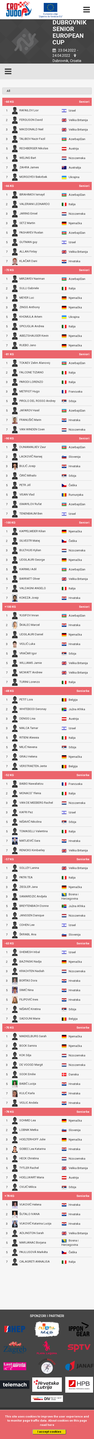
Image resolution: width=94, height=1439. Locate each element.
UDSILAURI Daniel (31, 634)
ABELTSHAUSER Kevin (34, 335)
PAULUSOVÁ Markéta (33, 1252)
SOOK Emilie (27, 1074)
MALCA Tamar (28, 728)
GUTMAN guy (28, 242)
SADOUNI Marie (29, 1018)
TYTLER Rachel (29, 1168)
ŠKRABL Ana (27, 934)
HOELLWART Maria (31, 1177)
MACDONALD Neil (31, 129)
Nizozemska (77, 158)
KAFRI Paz (26, 812)
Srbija (72, 401)
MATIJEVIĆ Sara (29, 840)
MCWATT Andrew (30, 672)
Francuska (75, 391)
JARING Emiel (28, 213)
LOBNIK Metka (28, 1130)
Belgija (73, 699)
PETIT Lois (26, 699)
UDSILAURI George (32, 559)
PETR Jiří (25, 485)
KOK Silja (25, 1055)
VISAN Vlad (26, 494)
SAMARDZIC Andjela (33, 896)
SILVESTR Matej (29, 540)
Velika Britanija (78, 120)
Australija (75, 167)
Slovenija (75, 456)
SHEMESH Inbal (29, 952)
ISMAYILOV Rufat (30, 504)
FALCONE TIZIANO (31, 372)
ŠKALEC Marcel (29, 625)
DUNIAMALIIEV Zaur (32, 447)
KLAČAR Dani (28, 261)
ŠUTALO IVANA (29, 1214)
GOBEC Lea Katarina (32, 1149)
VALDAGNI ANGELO (32, 588)
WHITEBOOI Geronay (32, 709)
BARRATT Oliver (29, 578)
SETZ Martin (27, 223)
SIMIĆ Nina (26, 990)
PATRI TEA (26, 877)
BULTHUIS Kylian (30, 550)
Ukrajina (74, 177)
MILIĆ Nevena (28, 747)
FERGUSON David (31, 120)
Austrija (74, 148)
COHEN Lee (26, 925)
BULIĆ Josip (27, 466)
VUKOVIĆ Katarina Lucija (35, 1223)
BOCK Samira (28, 1045)
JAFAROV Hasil (29, 410)
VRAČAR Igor (28, 653)
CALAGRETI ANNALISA (34, 1261)
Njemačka (75, 223)
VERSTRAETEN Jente (33, 766)
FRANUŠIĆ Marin (30, 420)
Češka (73, 485)
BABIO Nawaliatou (31, 783)
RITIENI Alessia (29, 737)
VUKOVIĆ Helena (30, 1204)
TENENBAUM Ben (30, 513)
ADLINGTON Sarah (31, 1233)
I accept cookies (49, 1431)
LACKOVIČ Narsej (30, 456)
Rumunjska (76, 494)
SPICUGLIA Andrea (31, 326)
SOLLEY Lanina (29, 868)
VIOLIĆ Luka (27, 644)
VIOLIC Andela (28, 1103)
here (50, 1425)
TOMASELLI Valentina (33, 831)
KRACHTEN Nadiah (31, 971)
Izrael (72, 110)
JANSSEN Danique (31, 915)
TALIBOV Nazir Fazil (32, 139)
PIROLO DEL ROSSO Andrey (37, 401)
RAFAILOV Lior (29, 110)
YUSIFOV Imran (29, 615)
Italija (72, 204)
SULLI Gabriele (29, 288)
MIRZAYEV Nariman (32, 278)
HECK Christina (29, 1158)
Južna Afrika (77, 709)
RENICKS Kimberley (32, 850)
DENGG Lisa (27, 718)
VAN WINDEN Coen (32, 429)
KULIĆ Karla (27, 1093)
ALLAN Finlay (28, 251)
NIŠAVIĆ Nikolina (30, 821)
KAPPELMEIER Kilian (32, 531)
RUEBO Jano (27, 345)
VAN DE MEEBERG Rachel (36, 802)
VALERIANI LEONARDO (34, 204)
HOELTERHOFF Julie (32, 1139)
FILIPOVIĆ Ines (28, 999)
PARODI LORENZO (31, 382)
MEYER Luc (26, 297)
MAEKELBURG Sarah (33, 1036)
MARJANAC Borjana (32, 1242)
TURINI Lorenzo (29, 682)
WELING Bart (27, 158)
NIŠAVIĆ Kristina (30, 1009)
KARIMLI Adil (28, 569)
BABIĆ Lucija (27, 1083)
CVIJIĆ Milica (27, 1187)
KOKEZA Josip (29, 598)
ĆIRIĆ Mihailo (28, 475)
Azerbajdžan (77, 139)
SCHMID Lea (27, 1120)
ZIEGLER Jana (28, 887)
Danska (74, 1074)
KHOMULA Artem (30, 316)
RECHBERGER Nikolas (33, 148)
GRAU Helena (28, 756)
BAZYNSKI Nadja (30, 961)
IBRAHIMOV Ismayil (32, 194)
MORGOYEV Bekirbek (33, 177)
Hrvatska (74, 261)
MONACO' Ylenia (30, 793)
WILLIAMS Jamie (30, 663)
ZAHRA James (29, 167)
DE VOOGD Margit (31, 1064)
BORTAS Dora (28, 980)
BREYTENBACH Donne (34, 906)
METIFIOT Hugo (29, 391)
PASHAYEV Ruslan (31, 232)
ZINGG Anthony (29, 307)
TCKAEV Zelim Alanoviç (34, 363)
